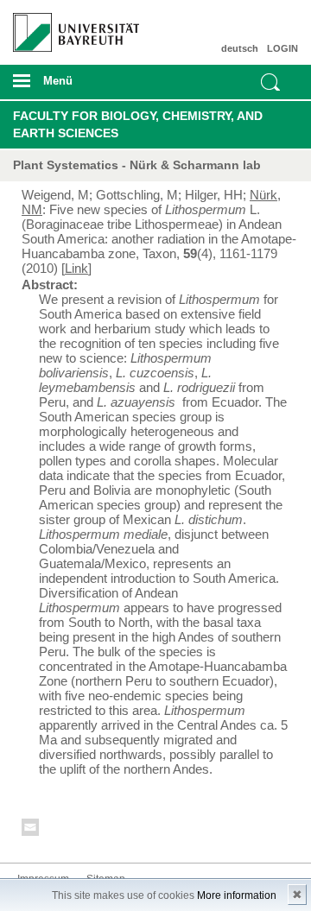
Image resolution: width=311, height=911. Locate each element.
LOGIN (282, 48)
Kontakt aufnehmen (31, 830)
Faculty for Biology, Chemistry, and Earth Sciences (138, 124)
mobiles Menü (68, 86)
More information (236, 895)
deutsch (239, 48)
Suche (270, 82)
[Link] (76, 268)
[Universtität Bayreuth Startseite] (70, 26)
